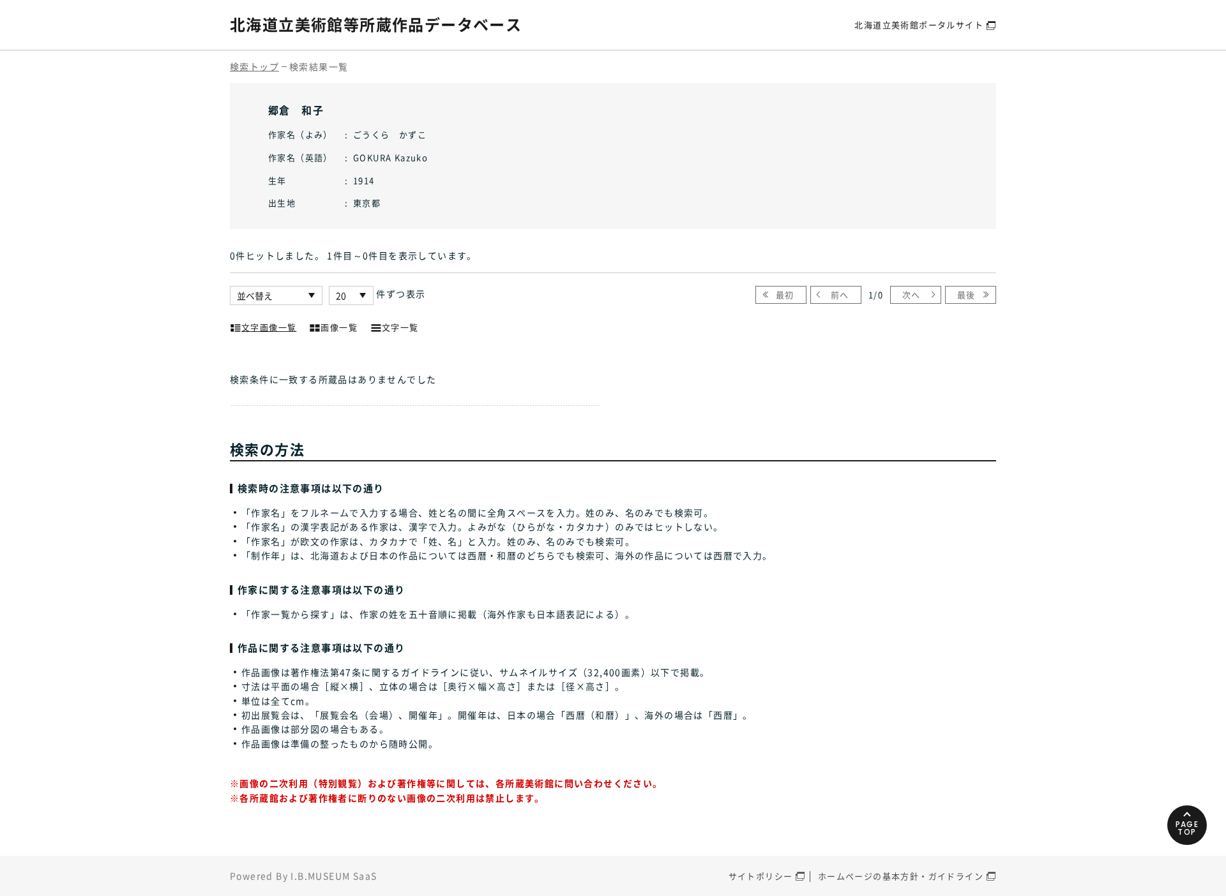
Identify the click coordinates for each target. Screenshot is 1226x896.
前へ (840, 294)
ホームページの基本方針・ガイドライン (900, 876)
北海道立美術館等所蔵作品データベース (376, 24)
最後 (966, 294)
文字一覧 (400, 327)
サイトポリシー (761, 876)
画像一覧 (339, 327)
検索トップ (254, 66)
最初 (785, 294)
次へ (911, 294)
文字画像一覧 (268, 327)
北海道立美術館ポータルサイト (918, 25)
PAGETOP (1187, 828)
